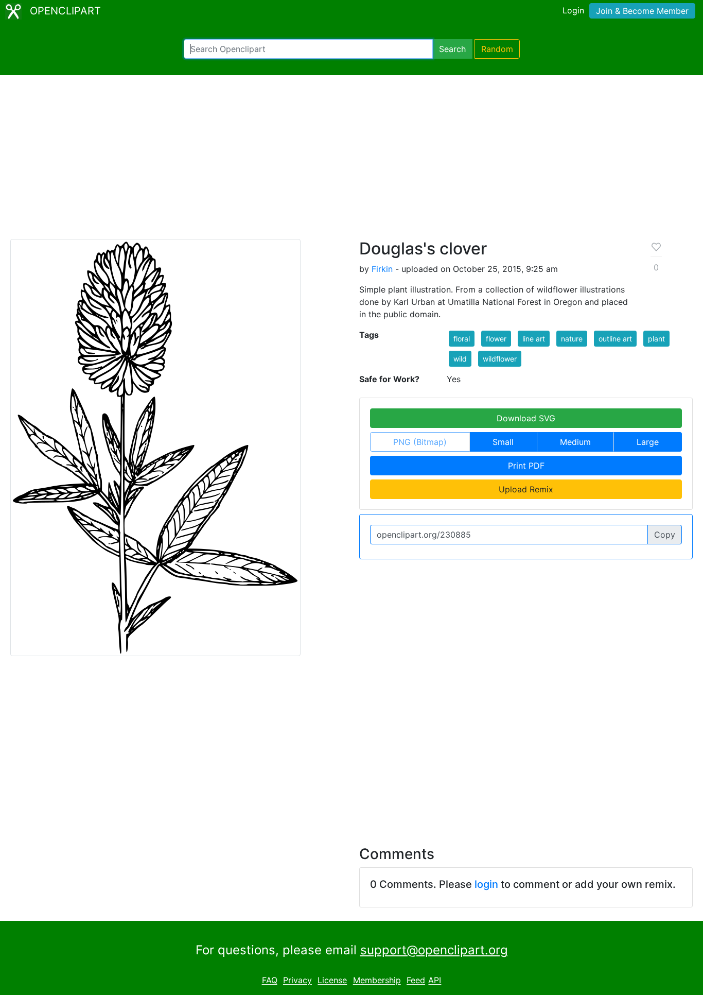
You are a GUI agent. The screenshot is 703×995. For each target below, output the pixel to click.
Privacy (297, 980)
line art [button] (533, 338)
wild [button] (460, 358)
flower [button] (496, 338)
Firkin (382, 269)
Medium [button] (575, 442)
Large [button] (648, 442)
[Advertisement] (351, 162)
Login (573, 10)
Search (452, 49)
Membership (377, 980)
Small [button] (503, 442)
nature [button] (572, 338)
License (332, 980)
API (434, 980)
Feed (416, 980)
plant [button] (656, 338)
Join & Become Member (642, 11)
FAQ (269, 980)
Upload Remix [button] (526, 489)
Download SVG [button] (526, 418)
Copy (664, 534)
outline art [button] (615, 338)
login (486, 884)
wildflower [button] (500, 358)
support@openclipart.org (434, 949)
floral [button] (461, 338)
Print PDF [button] (526, 465)
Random (497, 49)
